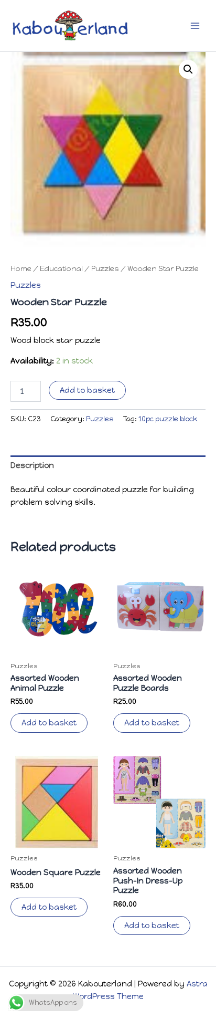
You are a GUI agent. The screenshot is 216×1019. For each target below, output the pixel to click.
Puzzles (105, 268)
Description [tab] (32, 465)
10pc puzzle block (167, 419)
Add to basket (87, 390)
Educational (61, 268)
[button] (188, 69)
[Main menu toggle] (195, 25)
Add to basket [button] (49, 722)
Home (20, 268)
